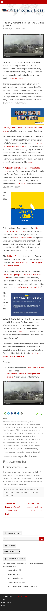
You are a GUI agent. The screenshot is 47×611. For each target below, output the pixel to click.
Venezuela (23, 484)
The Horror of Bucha (35, 368)
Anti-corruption (39, 427)
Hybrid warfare (33, 442)
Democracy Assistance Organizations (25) (22, 586)
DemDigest (9, 29)
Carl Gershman (9, 430)
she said (21, 331)
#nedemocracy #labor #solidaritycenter (17, 492)
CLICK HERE (20, 183)
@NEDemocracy (35, 424)
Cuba (41, 433)
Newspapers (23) (14, 574)
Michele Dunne (27, 452)
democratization (8, 439)
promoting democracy (17, 478)
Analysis (8, 489)
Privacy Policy (23, 596)
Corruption (13, 433)
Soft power (32, 481)
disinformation (20, 439)
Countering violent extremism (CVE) (28, 433)
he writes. (23, 146)
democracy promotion (26, 436)
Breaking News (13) (14, 570)
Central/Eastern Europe (20, 489)
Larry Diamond (18, 452)
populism (14, 475)
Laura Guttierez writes (22, 237)
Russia (17, 481)
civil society (36, 430)
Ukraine (15, 484)
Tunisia (10, 484)
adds (30, 162)
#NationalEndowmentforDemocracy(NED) (18, 422)
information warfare (11, 445)
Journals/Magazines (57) (16, 582)
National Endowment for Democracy (20, 461)
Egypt (29, 439)
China (18, 430)
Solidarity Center (14, 256)
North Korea (6, 475)
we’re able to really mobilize (29, 287)
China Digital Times (27, 430)
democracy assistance (10, 436)
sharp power (24, 481)
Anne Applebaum (28, 427)
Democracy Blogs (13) (15, 578)
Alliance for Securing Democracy (13, 427)
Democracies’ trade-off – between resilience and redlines (33, 507)
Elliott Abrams (36, 439)
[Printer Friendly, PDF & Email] (39, 414)
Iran (15, 449)
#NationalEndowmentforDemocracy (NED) (16, 424)
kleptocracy (8, 452)
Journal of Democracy (27, 448)
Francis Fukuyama (9, 442)
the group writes (16, 78)
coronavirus (6, 433)
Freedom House (22, 442)
